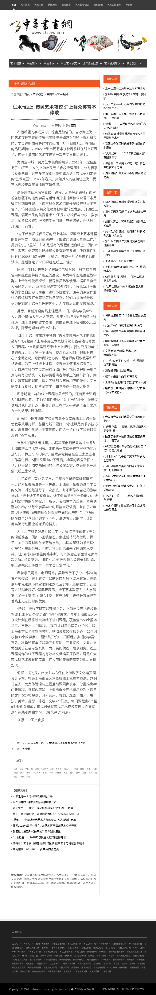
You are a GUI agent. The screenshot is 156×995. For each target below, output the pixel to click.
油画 (16, 773)
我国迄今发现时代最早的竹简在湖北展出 (37, 831)
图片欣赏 (66, 4)
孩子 (22, 773)
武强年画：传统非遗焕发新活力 (123, 325)
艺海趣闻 (52, 4)
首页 (13, 4)
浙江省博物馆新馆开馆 (118, 370)
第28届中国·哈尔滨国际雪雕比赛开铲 (35, 802)
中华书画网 (69, 125)
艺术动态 (15, 63)
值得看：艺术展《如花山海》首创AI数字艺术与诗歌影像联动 (48, 843)
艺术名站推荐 (114, 4)
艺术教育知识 (82, 4)
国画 (82, 769)
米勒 (28, 773)
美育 (52, 769)
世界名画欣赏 (91, 63)
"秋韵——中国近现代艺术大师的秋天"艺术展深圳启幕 (44, 819)
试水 (16, 769)
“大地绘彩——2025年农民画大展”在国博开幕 (39, 837)
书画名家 (49, 63)
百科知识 (98, 4)
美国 (95, 769)
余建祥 (58, 773)
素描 (84, 773)
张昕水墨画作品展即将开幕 (121, 376)
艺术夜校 (35, 769)
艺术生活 (38, 4)
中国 (88, 769)
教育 (90, 773)
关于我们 (132, 63)
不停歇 (58, 769)
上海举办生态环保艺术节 (120, 260)
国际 (72, 773)
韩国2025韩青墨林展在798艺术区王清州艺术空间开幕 (45, 825)
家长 (22, 777)
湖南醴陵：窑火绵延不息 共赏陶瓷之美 (36, 849)
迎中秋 (26, 748)
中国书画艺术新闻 (57, 94)
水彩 (51, 773)
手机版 (129, 4)
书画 (28, 777)
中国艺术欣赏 (69, 63)
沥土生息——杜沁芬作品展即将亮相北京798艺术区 (43, 808)
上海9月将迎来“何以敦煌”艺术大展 (125, 382)
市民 (27, 769)
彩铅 (76, 769)
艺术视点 (25, 4)
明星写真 (68, 769)
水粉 (45, 773)
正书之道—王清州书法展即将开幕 (33, 796)
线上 (21, 769)
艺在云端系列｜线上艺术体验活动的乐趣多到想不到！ (54, 742)
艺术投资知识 (112, 63)
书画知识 (32, 63)
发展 (65, 773)
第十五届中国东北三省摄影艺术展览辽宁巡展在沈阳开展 (46, 813)
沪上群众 (44, 769)
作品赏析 (36, 773)
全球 (78, 773)
